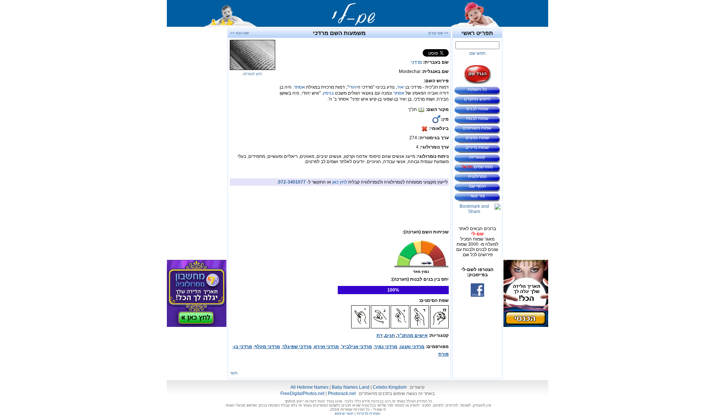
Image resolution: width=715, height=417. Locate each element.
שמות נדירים (477, 147)
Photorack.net (342, 393)
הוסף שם (477, 186)
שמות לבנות (477, 118)
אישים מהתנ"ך (412, 335)
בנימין (328, 93)
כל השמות (477, 89)
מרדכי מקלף (267, 346)
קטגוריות (477, 157)
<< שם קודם (438, 33)
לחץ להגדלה (252, 74)
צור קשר (477, 195)
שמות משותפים (477, 128)
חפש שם (477, 53)
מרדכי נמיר (385, 346)
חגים (390, 335)
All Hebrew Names (309, 387)
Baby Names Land (350, 387)
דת (379, 335)
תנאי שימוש (344, 413)
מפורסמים (477, 166)
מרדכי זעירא (326, 346)
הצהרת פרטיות (368, 413)
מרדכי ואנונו (412, 346)
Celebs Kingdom (390, 387)
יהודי (353, 87)
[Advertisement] (525, 139)
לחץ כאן (339, 182)
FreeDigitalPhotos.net (302, 393)
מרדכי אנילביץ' (356, 346)
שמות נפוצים (477, 137)
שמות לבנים (477, 108)
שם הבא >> (239, 33)
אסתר (299, 87)
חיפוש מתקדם (477, 99)
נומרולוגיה (477, 176)
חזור (234, 373)
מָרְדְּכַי (416, 62)
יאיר (400, 87)
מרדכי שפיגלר (297, 346)
